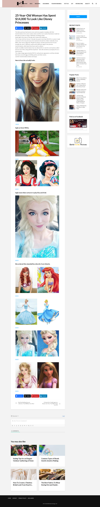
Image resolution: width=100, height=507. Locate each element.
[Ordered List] (21, 425)
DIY (72, 3)
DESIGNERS (46, 3)
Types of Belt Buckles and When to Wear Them (81, 107)
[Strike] (18, 425)
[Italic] (14, 425)
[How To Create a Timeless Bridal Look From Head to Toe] (24, 474)
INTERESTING (79, 3)
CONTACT (14, 498)
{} (30, 425)
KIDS (31, 3)
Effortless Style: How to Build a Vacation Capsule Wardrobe (81, 91)
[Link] (29, 425)
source (17, 124)
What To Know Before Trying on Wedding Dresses (81, 79)
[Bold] (12, 425)
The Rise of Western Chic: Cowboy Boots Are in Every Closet (81, 85)
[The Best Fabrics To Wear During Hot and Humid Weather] (52, 474)
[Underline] (16, 425)
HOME (18, 3)
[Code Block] (27, 425)
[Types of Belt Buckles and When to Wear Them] (72, 107)
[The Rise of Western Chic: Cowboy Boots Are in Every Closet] (72, 85)
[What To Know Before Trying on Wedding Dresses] (72, 79)
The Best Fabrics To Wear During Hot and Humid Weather (81, 52)
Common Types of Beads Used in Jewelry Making (50, 460)
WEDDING (37, 3)
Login (63, 416)
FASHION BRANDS (56, 3)
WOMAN (25, 3)
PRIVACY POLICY (22, 498)
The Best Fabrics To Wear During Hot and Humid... (50, 484)
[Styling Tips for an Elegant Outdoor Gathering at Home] (24, 450)
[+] (33, 425)
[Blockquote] (25, 425)
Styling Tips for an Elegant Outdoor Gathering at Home (23, 460)
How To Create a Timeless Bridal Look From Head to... (23, 484)
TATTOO (66, 3)
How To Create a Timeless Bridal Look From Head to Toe (81, 45)
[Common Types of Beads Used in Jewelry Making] (52, 450)
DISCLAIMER (31, 498)
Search (78, 16)
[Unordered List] (23, 425)
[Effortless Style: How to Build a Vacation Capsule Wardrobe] (72, 91)
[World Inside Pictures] (78, 141)
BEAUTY (87, 3)
